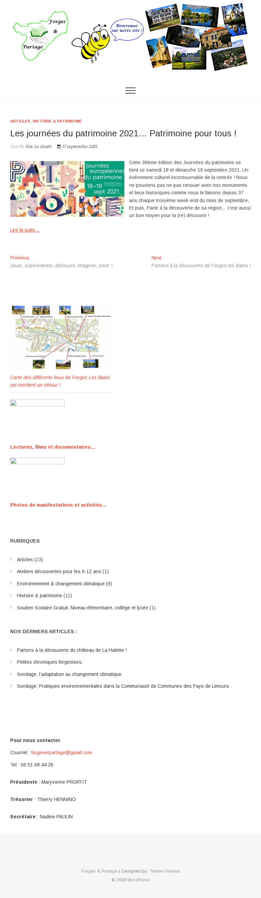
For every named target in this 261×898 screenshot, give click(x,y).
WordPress (138, 879)
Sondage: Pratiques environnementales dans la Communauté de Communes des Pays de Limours (123, 686)
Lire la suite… (24, 230)
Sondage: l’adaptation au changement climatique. (70, 674)
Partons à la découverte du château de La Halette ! (72, 650)
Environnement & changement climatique (61, 583)
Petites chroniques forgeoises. (50, 662)
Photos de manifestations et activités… (58, 505)
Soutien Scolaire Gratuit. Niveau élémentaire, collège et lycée (82, 607)
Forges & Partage (100, 871)
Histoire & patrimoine (57, 121)
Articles (20, 121)
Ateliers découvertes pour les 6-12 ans (59, 571)
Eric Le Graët (37, 146)
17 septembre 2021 (79, 146)
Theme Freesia (164, 871)
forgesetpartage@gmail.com (61, 752)
